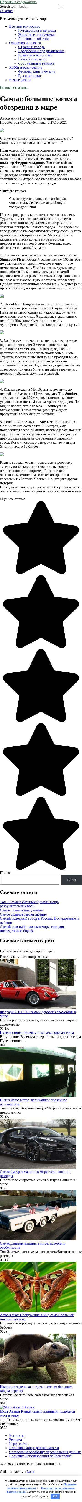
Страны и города (31, 47)
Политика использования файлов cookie (40, 1456)
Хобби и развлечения (25, 67)
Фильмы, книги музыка (36, 71)
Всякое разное (20, 80)
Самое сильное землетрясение (23, 914)
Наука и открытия (32, 59)
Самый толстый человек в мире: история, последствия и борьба (32, 929)
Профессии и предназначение (41, 51)
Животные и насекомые (36, 35)
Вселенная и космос (24, 26)
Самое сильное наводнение (21, 910)
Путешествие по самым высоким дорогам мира (37, 1032)
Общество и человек (25, 43)
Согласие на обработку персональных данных (45, 1452)
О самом (6, 11)
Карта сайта (18, 1444)
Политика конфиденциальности (34, 1448)
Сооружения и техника (36, 63)
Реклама (15, 1440)
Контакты (16, 1435)
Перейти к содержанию (18, 2)
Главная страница (14, 87)
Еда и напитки (29, 76)
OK (55, 1496)
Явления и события (33, 39)
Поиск (5, 873)
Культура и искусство (35, 55)
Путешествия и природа (37, 30)
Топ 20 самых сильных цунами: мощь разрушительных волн (29, 904)
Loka (30, 1471)
